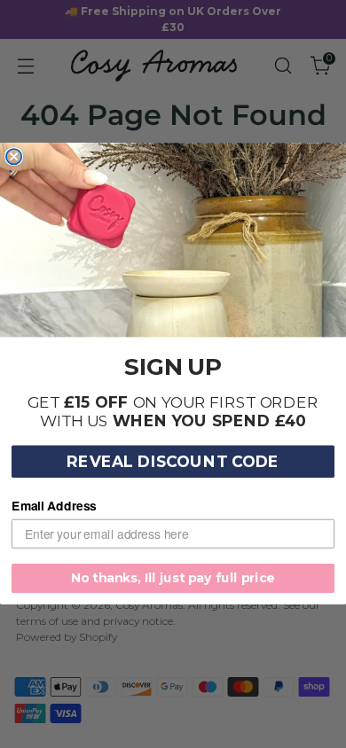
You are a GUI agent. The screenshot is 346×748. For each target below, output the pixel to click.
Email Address (54, 506)
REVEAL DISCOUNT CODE (173, 462)
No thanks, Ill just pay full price (173, 578)
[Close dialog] (13, 156)
